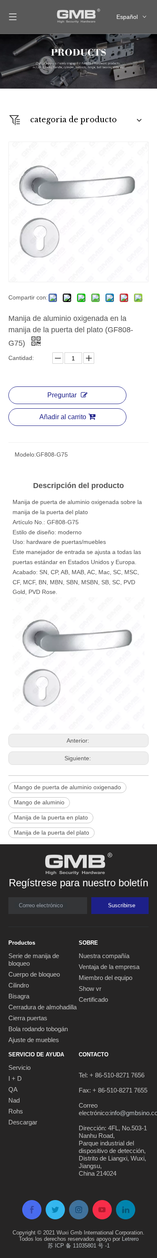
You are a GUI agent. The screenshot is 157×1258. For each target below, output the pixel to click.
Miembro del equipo (105, 977)
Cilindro (18, 985)
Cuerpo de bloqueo (34, 974)
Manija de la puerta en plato (51, 817)
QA (13, 1089)
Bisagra (18, 996)
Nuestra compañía (104, 955)
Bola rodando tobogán (38, 1028)
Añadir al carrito (62, 416)
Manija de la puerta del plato (51, 832)
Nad (14, 1100)
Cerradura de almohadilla (42, 1007)
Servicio (19, 1067)
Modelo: (25, 454)
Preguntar (62, 395)
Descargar (22, 1122)
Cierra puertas (27, 1018)
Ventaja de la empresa (109, 966)
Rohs (15, 1111)
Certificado (93, 999)
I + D (15, 1078)
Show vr (90, 988)
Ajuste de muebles (33, 1039)
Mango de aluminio (39, 802)
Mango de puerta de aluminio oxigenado (67, 787)
